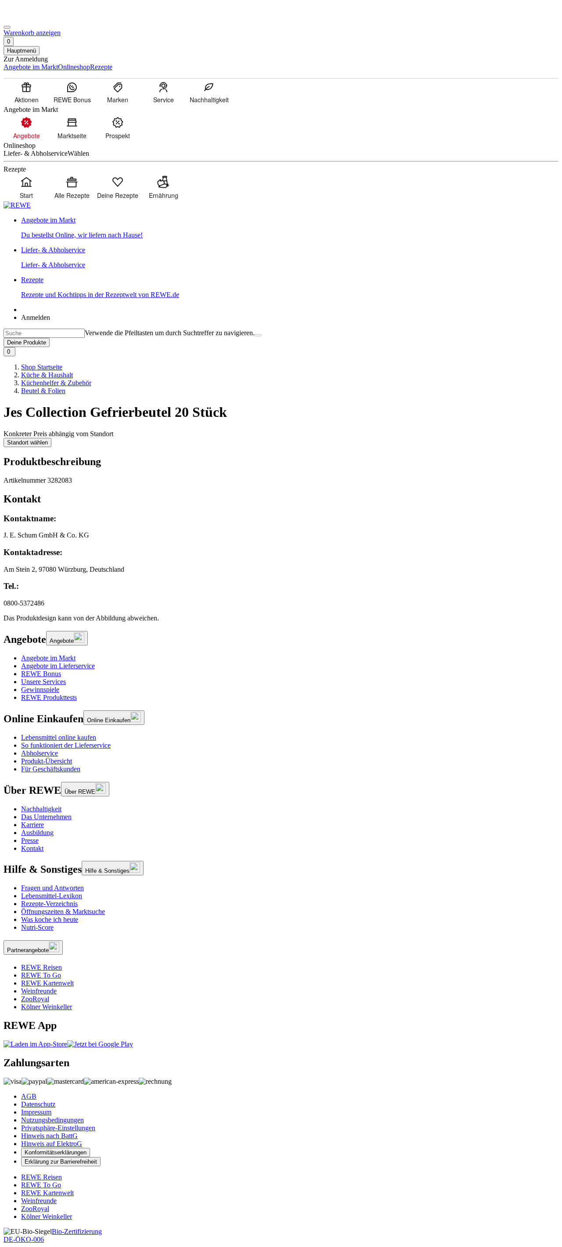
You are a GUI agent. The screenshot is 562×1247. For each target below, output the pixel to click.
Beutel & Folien (43, 390)
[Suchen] (258, 335)
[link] (289, 227)
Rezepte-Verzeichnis (49, 903)
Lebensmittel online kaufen (58, 737)
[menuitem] (26, 92)
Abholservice (39, 753)
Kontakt (32, 848)
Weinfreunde (39, 991)
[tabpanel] (281, 561)
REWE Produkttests (49, 697)
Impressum (36, 1112)
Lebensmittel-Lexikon (51, 895)
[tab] (281, 499)
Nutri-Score (37, 927)
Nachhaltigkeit (41, 809)
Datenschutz (38, 1104)
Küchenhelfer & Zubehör (56, 383)
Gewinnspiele (40, 689)
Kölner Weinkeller (46, 1006)
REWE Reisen (41, 967)
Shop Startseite (41, 367)
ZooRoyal (35, 999)
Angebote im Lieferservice (58, 666)
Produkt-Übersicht (46, 761)
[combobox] (44, 333)
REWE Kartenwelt (47, 983)
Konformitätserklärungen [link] (55, 1152)
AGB (28, 1096)
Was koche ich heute (49, 919)
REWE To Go (41, 975)
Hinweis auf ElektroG (51, 1143)
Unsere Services (43, 681)
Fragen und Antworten (52, 888)
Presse (30, 840)
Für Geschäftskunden (50, 769)
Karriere (32, 824)
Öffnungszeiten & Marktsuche (63, 911)
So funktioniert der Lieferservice (66, 745)
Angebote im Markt (48, 658)
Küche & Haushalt (47, 375)
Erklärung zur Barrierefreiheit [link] (61, 1161)
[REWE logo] (17, 205)
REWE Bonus (41, 673)
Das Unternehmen (46, 817)
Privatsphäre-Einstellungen (58, 1128)
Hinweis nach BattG (49, 1136)
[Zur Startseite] (33, 17)
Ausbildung (37, 832)
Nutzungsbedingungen (52, 1120)
